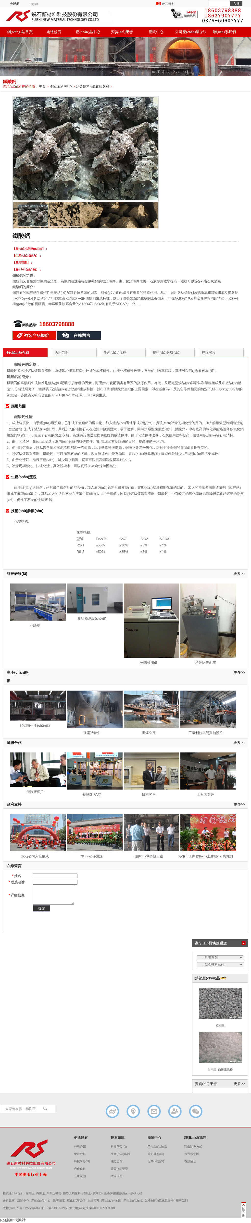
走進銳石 (54, 32)
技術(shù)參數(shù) (167, 352)
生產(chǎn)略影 (18, 676)
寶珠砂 (97, 1193)
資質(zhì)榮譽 (122, 32)
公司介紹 (80, 1146)
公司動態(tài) (156, 1154)
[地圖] (133, 1111)
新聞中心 (156, 32)
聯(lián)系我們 (224, 32)
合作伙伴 (80, 1168)
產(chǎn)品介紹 (17, 352)
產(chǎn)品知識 (157, 1146)
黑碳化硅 (136, 1193)
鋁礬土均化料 (72, 1193)
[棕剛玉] (220, 1018)
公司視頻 (80, 1176)
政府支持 (14, 804)
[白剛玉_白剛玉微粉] (220, 1062)
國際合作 (14, 742)
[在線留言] (154, 1111)
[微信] (195, 1111)
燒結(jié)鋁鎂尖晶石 (116, 1193)
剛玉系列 (182, 1200)
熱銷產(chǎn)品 (207, 978)
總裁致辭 (80, 1154)
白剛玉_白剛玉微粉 (220, 1069)
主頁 (42, 86)
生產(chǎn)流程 (115, 352)
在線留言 (208, 352)
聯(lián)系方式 (193, 1146)
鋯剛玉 (86, 1193)
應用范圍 (61, 352)
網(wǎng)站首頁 (20, 32)
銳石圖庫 (168, 4)
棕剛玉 (220, 1025)
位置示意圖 (191, 1154)
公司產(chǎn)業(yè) (190, 32)
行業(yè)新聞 (156, 1161)
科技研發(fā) (17, 573)
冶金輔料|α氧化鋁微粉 (92, 86)
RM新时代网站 (13, 1220)
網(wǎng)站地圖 (111, 1200)
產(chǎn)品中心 (88, 32)
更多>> (239, 573)
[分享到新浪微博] (112, 1111)
